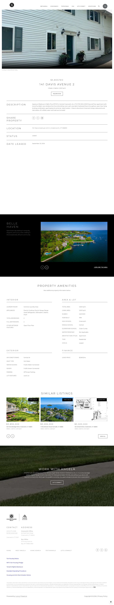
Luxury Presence (21, 596)
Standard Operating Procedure (16, 571)
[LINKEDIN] (105, 550)
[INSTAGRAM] (101, 550)
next (46, 267)
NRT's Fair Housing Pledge (15, 562)
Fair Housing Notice (13, 558)
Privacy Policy (102, 596)
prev (42, 267)
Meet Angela (43, 6)
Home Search (54, 6)
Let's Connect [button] (57, 482)
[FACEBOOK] (97, 550)
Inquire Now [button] (57, 93)
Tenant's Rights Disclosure (15, 567)
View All (103, 436)
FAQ (73, 6)
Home (9, 550)
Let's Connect (66, 550)
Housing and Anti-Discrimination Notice (19, 575)
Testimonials (65, 6)
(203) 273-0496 (92, 6)
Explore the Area (101, 267)
